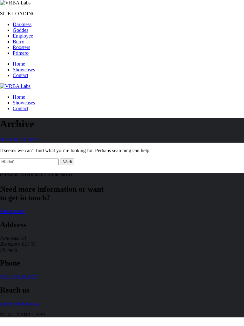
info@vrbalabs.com (20, 303)
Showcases (24, 69)
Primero (21, 53)
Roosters (21, 47)
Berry (18, 41)
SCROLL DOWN (18, 139)
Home (19, 64)
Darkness (22, 24)
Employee (23, 36)
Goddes (20, 30)
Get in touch (12, 211)
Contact (20, 75)
